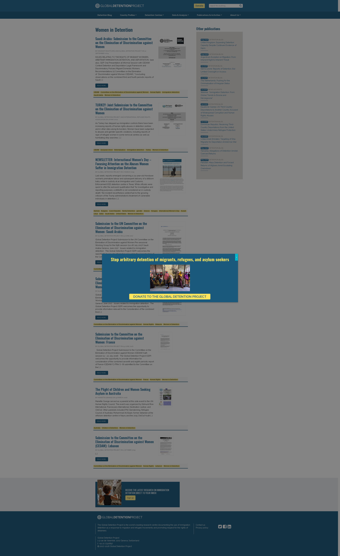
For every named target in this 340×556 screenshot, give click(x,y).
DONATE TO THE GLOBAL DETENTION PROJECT (169, 297)
